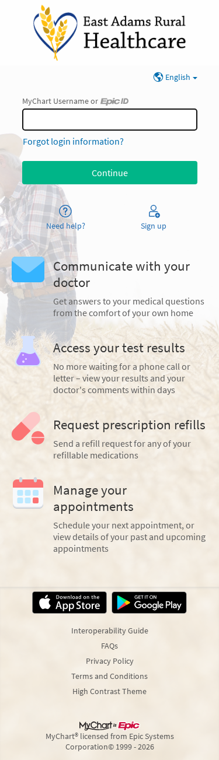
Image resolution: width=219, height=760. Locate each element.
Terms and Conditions (109, 676)
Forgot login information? (73, 141)
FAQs (109, 645)
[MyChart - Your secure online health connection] (109, 33)
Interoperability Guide (109, 630)
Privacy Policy (110, 661)
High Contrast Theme (109, 691)
